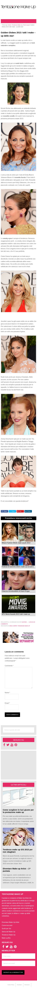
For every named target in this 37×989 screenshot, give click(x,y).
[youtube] (12, 745)
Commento (9, 666)
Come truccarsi (7, 925)
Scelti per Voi (6, 928)
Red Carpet (13, 626)
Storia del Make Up (8, 931)
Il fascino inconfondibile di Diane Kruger (16, 591)
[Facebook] (4, 745)
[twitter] (7, 745)
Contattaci (19, 984)
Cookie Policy (11, 984)
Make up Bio (6, 938)
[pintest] (16, 745)
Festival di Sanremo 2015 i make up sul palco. (18, 567)
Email (7, 703)
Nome (7, 692)
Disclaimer (27, 984)
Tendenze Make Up (24, 626)
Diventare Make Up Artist (10, 922)
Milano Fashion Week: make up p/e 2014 (16, 543)
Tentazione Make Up (18, 7)
